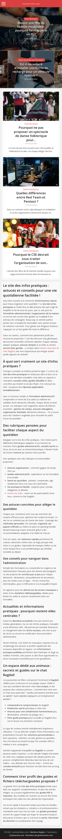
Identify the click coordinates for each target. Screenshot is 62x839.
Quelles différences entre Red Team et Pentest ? (31, 197)
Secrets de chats (15, 493)
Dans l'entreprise (31, 189)
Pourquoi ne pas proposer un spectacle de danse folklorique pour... (31, 133)
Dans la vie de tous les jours (31, 60)
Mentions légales (37, 832)
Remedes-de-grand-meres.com (39, 835)
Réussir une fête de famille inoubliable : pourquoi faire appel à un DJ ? (31, 28)
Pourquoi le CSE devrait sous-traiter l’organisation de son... (31, 258)
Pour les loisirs (31, 19)
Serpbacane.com (16, 835)
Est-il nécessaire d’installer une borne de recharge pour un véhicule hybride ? (31, 69)
